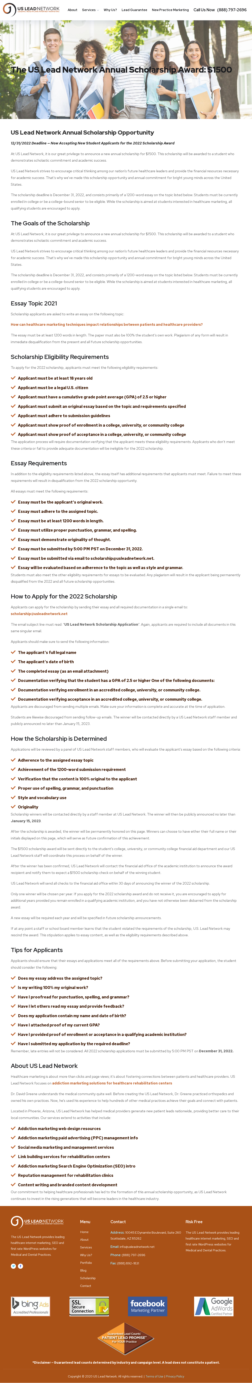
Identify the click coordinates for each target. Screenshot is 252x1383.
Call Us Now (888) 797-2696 (220, 9)
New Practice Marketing (170, 10)
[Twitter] (13, 1266)
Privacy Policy (175, 1376)
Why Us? (110, 10)
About (72, 10)
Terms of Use (154, 1376)
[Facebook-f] (20, 1266)
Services (89, 10)
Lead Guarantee (134, 10)
